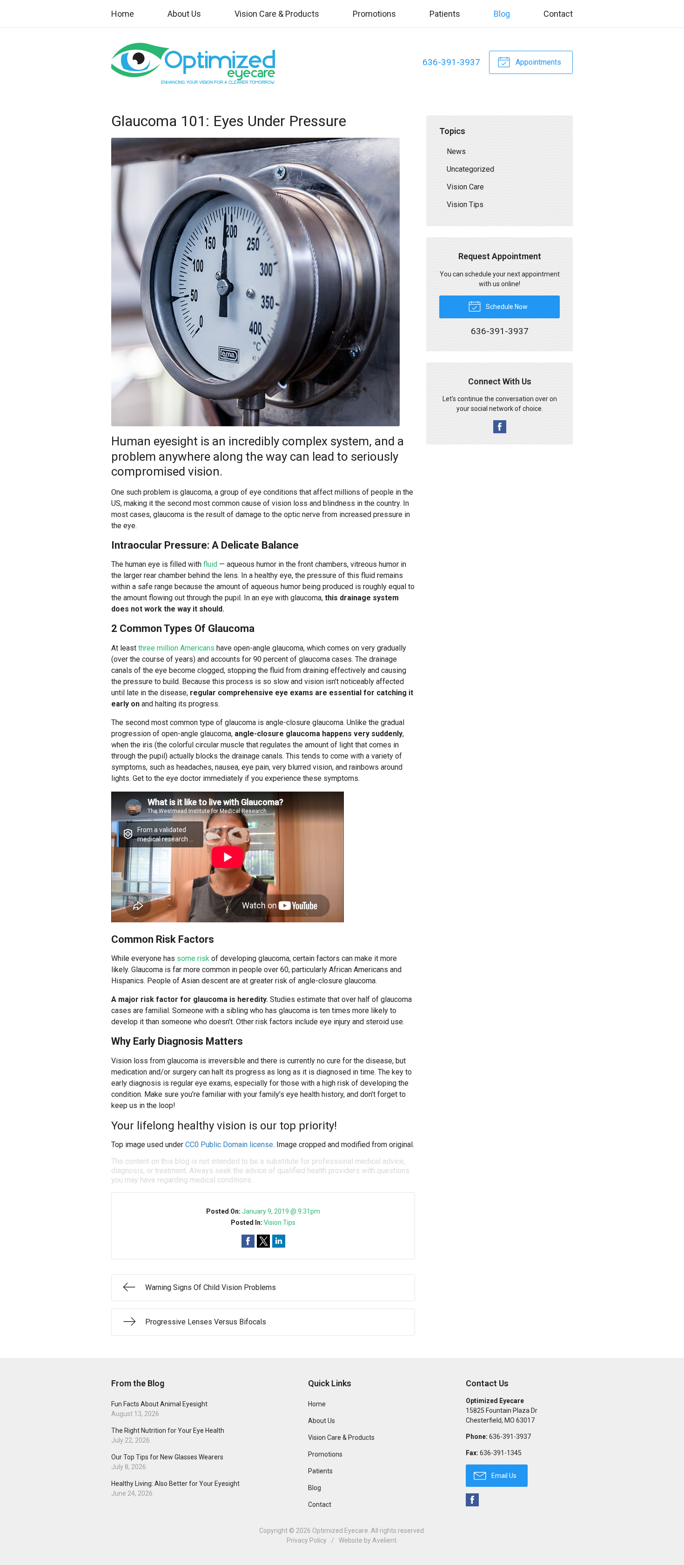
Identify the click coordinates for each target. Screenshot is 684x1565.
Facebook (499, 426)
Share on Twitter (263, 1241)
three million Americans (176, 648)
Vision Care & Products (277, 14)
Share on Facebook (248, 1241)
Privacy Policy (307, 1540)
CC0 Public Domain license (229, 1144)
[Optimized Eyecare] (196, 62)
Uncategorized (470, 169)
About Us (184, 14)
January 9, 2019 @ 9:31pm (281, 1211)
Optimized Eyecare (340, 1530)
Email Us (503, 1475)
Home (122, 14)
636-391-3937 (451, 62)
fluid (210, 564)
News (456, 151)
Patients (444, 14)
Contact (558, 14)
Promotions (374, 14)
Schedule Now (506, 306)
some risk (193, 958)
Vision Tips (279, 1222)
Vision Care (465, 186)
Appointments (537, 62)
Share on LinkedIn (278, 1241)
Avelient (384, 1540)
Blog (502, 14)
